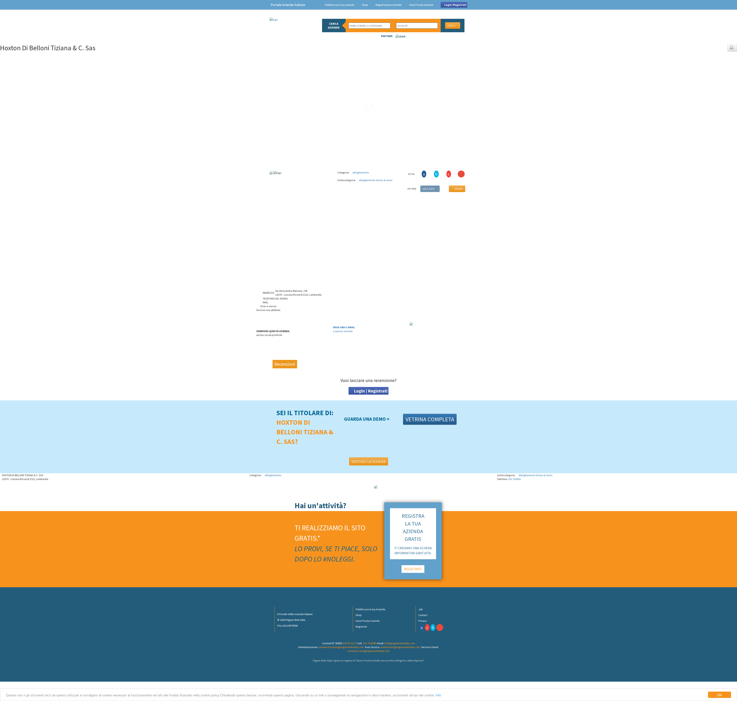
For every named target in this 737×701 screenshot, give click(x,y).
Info (438, 695)
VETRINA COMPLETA (430, 419)
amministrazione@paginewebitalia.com (341, 647)
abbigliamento (360, 172)
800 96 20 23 (350, 643)
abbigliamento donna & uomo (375, 180)
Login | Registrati (455, 5)
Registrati (361, 626)
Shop (365, 5)
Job (420, 609)
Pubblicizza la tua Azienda (370, 609)
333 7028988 (370, 643)
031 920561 (514, 479)
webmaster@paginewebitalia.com (400, 647)
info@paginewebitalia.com (399, 643)
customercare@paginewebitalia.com (368, 651)
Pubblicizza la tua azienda (339, 5)
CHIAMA (458, 189)
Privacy (422, 621)
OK (719, 694)
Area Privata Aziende (421, 5)
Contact (422, 615)
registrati (413, 569)
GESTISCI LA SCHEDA (369, 461)
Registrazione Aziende (389, 5)
